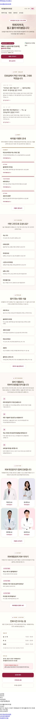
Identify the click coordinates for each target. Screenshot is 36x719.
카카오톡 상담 (18, 680)
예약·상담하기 (12, 61)
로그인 (26, 8)
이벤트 (32, 8)
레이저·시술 (4, 12)
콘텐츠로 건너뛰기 (6, 1)
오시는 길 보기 (18, 685)
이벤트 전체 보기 (18, 208)
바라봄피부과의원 (5, 4)
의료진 (10, 12)
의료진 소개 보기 (18, 541)
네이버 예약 (18, 675)
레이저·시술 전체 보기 (17, 366)
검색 (28, 8)
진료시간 (15, 12)
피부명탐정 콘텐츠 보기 (18, 605)
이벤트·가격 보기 (12, 56)
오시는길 (21, 12)
